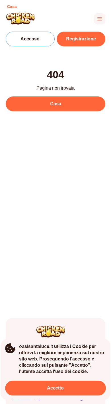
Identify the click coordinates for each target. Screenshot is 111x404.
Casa (55, 103)
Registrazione (81, 38)
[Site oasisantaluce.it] (25, 19)
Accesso (30, 38)
